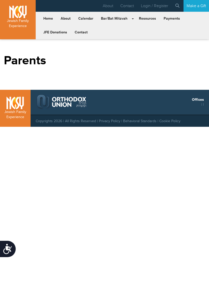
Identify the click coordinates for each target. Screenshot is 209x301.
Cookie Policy (169, 121)
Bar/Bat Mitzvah (114, 18)
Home (48, 18)
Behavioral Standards (139, 121)
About (108, 5)
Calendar (85, 18)
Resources (147, 18)
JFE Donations (55, 32)
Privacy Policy (109, 121)
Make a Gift (196, 5)
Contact (127, 5)
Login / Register (154, 5)
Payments (172, 18)
